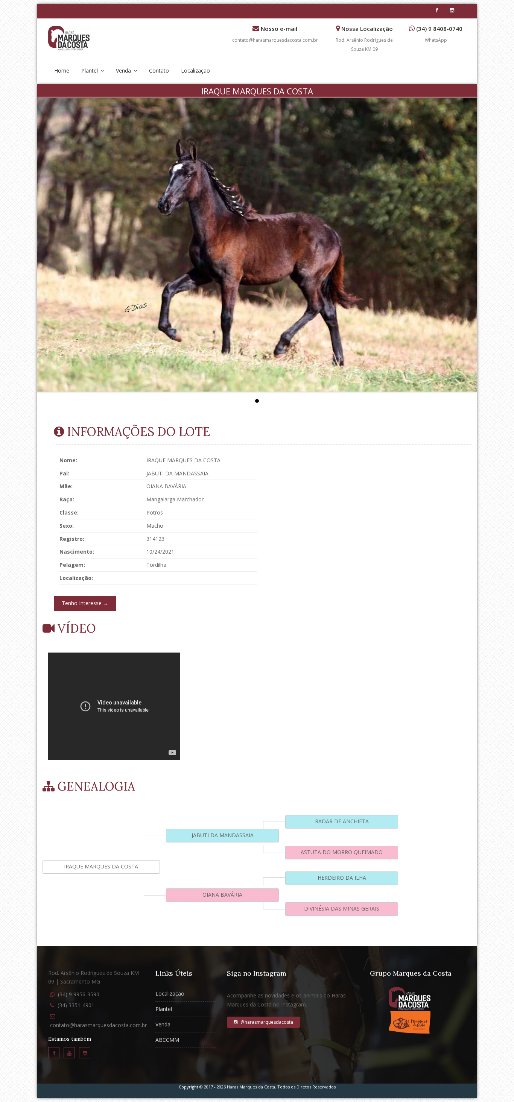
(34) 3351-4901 (76, 1005)
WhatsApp (436, 40)
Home (61, 70)
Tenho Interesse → (85, 603)
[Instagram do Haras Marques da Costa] (84, 1052)
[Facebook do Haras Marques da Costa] (53, 1052)
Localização (195, 70)
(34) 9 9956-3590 (78, 994)
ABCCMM (167, 1039)
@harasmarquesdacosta (266, 1022)
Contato (159, 70)
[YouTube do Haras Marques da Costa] (69, 1052)
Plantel (90, 70)
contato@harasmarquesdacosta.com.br (275, 40)
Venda (124, 70)
